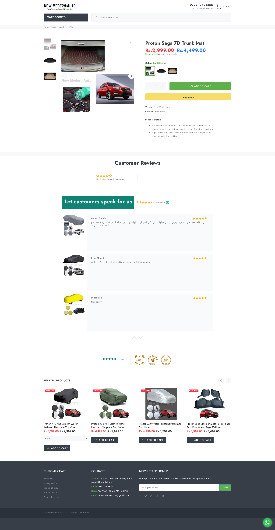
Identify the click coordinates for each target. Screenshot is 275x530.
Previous (64, 76)
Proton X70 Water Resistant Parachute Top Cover (160, 426)
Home (46, 27)
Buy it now (188, 97)
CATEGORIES (56, 17)
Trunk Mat (164, 112)
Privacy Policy (50, 483)
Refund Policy (50, 493)
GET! (225, 488)
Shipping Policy (51, 488)
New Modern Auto (163, 107)
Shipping (149, 54)
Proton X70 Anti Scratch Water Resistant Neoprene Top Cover (61, 426)
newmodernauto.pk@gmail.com (113, 495)
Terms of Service (51, 497)
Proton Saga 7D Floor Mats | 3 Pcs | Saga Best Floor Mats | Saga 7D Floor (208, 426)
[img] (143, 202)
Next (131, 76)
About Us (48, 479)
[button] (134, 338)
